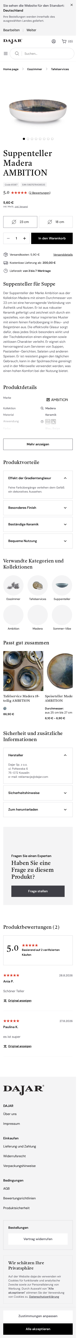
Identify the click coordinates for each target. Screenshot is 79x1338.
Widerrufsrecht (14, 1156)
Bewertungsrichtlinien (19, 1198)
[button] (38, 478)
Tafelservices (60, 69)
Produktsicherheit (16, 1208)
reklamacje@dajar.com (33, 777)
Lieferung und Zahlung (19, 1146)
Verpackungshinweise (19, 1166)
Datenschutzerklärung (44, 1296)
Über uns (10, 1114)
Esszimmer (34, 69)
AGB (6, 1188)
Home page (10, 69)
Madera (50, 408)
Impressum (11, 1124)
